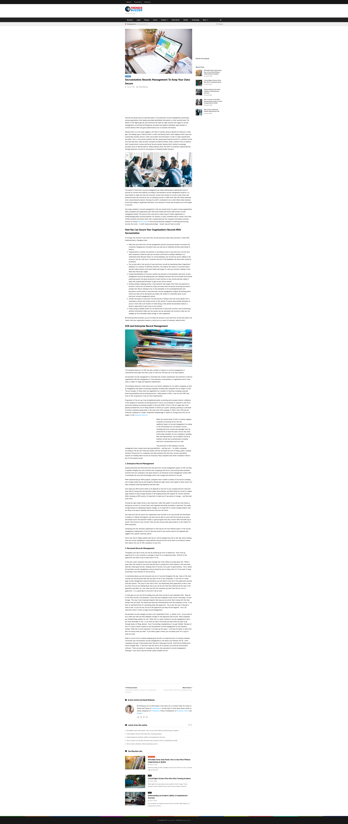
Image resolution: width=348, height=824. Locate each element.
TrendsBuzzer (155, 711)
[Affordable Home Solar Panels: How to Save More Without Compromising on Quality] (135, 762)
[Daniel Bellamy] (147, 717)
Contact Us (147, 2)
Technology (195, 20)
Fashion (164, 20)
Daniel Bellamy (143, 87)
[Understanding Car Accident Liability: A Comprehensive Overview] (135, 798)
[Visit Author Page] (129, 709)
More (205, 20)
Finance (146, 20)
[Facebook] (141, 717)
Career (155, 20)
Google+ (139, 713)
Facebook (180, 711)
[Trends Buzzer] (133, 10)
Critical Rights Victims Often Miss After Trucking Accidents (144, 734)
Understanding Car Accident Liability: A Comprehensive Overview (146, 737)
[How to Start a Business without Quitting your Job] (199, 112)
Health (185, 20)
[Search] (220, 20)
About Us (129, 2)
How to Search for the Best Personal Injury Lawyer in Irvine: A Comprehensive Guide (152, 740)
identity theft (142, 222)
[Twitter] (138, 717)
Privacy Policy (137, 2)
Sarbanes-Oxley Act (141, 415)
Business (130, 20)
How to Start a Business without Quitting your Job (142, 744)
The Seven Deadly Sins (142, 24)
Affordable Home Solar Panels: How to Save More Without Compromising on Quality (152, 730)
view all (190, 725)
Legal (138, 20)
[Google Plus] (144, 717)
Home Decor (176, 20)
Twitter (186, 711)
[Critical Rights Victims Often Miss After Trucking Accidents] (135, 781)
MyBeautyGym (156, 708)
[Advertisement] (197, 10)
